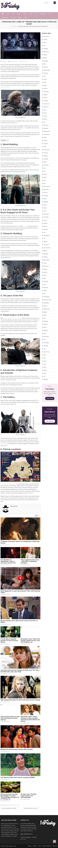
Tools (45, 354)
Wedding (46, 379)
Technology (46, 342)
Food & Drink (47, 149)
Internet (45, 226)
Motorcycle (46, 266)
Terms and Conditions (46, 845)
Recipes (45, 305)
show (7, 140)
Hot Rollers (46, 217)
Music (45, 275)
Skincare (46, 324)
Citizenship (46, 91)
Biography (46, 60)
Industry (45, 223)
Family (45, 137)
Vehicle (45, 370)
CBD (45, 82)
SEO (45, 318)
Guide (45, 177)
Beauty (45, 54)
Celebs (24, 13)
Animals (45, 39)
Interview (46, 229)
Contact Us (35, 845)
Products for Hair (47, 299)
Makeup (45, 250)
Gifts (45, 168)
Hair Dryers (46, 189)
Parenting (13, 17)
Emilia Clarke (3, 443)
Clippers (45, 94)
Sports (45, 327)
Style (50, 13)
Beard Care (46, 51)
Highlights (46, 201)
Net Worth (46, 281)
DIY (44, 122)
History (45, 204)
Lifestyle (45, 241)
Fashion (45, 140)
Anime (45, 42)
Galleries (46, 155)
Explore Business (50, 421)
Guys (45, 180)
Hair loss (46, 192)
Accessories (46, 36)
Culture (45, 116)
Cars (45, 76)
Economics (46, 125)
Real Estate (46, 302)
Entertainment (5, 17)
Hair (44, 183)
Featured (46, 143)
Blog (45, 64)
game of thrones (8, 805)
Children (45, 88)
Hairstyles (46, 195)
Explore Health (50, 398)
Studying (46, 330)
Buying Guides (47, 70)
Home (7, 13)
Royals (19, 17)
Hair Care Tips (47, 186)
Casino (45, 79)
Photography (46, 296)
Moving (45, 272)
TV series (25, 226)
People (45, 290)
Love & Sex (46, 244)
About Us (29, 845)
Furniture (46, 152)
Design (45, 119)
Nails (45, 278)
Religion (45, 312)
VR (44, 376)
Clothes (45, 97)
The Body (46, 345)
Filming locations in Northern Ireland (9, 484)
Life (44, 238)
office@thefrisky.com (28, 834)
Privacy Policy (54, 845)
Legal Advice (46, 235)
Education (46, 128)
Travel (25, 17)
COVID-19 (46, 106)
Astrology (46, 48)
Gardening (46, 165)
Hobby (45, 207)
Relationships (43, 13)
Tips (44, 348)
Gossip (45, 174)
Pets (45, 293)
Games (45, 162)
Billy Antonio (4, 61)
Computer (46, 100)
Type (45, 364)
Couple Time (46, 103)
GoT (13, 805)
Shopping (46, 321)
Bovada (24, 127)
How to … (46, 220)
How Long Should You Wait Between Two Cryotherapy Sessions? (10, 808)
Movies (30, 13)
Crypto (45, 113)
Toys (45, 358)
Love (36, 13)
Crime (45, 109)
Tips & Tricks (46, 351)
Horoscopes (46, 214)
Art (44, 45)
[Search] (55, 2)
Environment (46, 134)
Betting (45, 57)
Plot (15, 805)
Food (45, 146)
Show (18, 805)
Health (18, 13)
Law (44, 232)
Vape (45, 367)
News (13, 13)
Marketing (46, 253)
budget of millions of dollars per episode (13, 318)
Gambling (46, 158)
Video (45, 373)
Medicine (46, 256)
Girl (44, 171)
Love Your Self (47, 247)
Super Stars (46, 336)
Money (45, 263)
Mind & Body (46, 260)
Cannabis (46, 73)
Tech (45, 339)
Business (46, 67)
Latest (39, 845)
